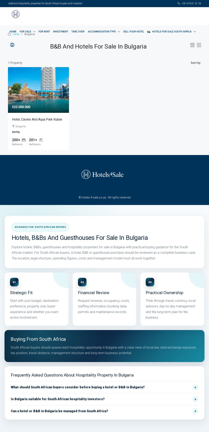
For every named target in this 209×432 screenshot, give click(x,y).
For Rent (44, 31)
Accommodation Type (102, 31)
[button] (192, 45)
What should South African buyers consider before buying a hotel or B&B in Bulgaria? (78, 387)
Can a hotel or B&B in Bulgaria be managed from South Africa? (59, 411)
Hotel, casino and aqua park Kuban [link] (37, 119)
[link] (38, 90)
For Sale (25, 31)
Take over (77, 31)
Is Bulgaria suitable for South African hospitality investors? (58, 399)
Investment (60, 31)
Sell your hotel (133, 31)
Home (13, 31)
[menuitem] (12, 45)
